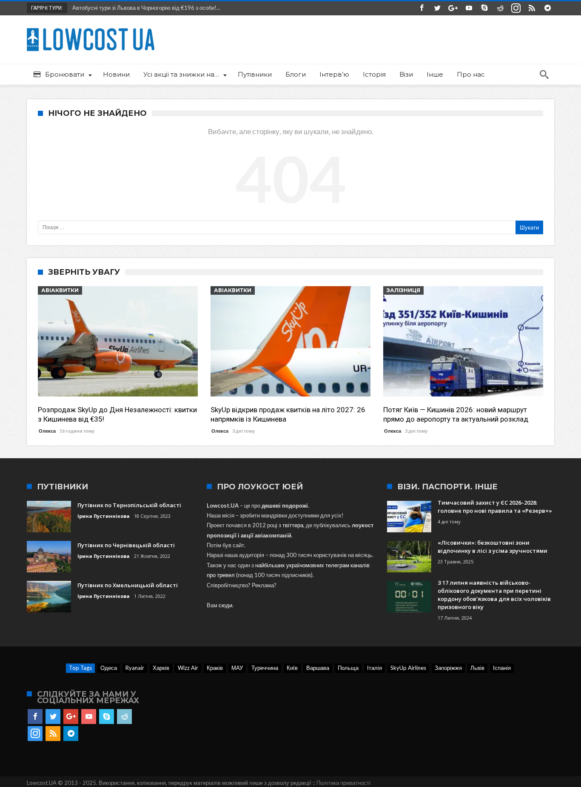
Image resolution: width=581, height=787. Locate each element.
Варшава (317, 667)
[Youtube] (469, 8)
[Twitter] (437, 8)
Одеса (108, 667)
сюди (225, 605)
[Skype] (484, 8)
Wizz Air (188, 667)
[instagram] (516, 8)
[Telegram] (547, 8)
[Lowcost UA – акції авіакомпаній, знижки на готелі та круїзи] (90, 28)
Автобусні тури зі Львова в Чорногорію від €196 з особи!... (144, 7)
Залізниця (403, 290)
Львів (477, 667)
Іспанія (502, 667)
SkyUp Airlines (408, 667)
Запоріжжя (448, 667)
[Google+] (453, 8)
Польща (348, 667)
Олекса (47, 431)
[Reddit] (500, 8)
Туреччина (264, 667)
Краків (215, 667)
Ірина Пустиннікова (103, 516)
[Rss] (531, 8)
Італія (374, 667)
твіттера (292, 525)
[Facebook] (421, 8)
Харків (161, 667)
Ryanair (134, 667)
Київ (292, 667)
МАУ (237, 667)
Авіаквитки (60, 290)
